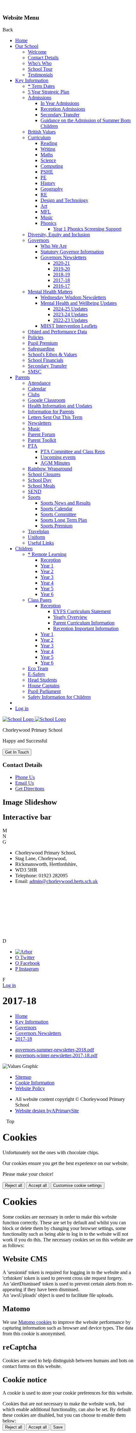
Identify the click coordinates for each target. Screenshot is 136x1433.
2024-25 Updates (70, 308)
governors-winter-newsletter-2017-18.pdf (56, 1055)
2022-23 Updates (70, 320)
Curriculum (39, 137)
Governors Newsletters (63, 257)
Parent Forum (41, 434)
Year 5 (46, 588)
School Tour (40, 69)
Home (21, 40)
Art (43, 206)
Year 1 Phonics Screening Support (87, 229)
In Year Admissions (59, 103)
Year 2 (46, 571)
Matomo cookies (35, 1322)
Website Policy (30, 1088)
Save (58, 1427)
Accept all (37, 1185)
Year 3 (46, 577)
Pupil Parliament (44, 691)
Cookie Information (34, 1082)
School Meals (41, 485)
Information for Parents (51, 411)
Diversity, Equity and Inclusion (59, 234)
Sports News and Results (65, 503)
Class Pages (40, 600)
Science (48, 160)
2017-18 (61, 280)
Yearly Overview (70, 617)
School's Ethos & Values (52, 354)
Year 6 (46, 594)
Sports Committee (58, 514)
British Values (42, 131)
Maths (46, 154)
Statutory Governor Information (72, 251)
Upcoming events (58, 457)
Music (46, 217)
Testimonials (40, 74)
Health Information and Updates (60, 406)
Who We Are (53, 246)
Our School (26, 46)
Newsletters (39, 423)
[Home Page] (34, 719)
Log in (21, 708)
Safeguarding (41, 348)
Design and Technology (64, 200)
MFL (45, 211)
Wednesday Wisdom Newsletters (73, 297)
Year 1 (46, 565)
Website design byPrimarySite (47, 1110)
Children (24, 548)
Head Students (42, 680)
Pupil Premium (43, 343)
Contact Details (43, 57)
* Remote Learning (47, 554)
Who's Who (40, 63)
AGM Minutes (55, 463)
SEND (34, 491)
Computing (51, 166)
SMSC (34, 371)
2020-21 (61, 263)
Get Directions (29, 788)
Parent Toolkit (42, 440)
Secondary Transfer (59, 114)
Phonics (48, 223)
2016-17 (61, 286)
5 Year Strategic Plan (48, 92)
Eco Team (38, 668)
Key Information (31, 80)
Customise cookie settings (77, 1185)
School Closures (44, 474)
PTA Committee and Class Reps (72, 451)
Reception (50, 560)
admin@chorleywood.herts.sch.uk (63, 881)
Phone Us (25, 777)
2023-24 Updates (70, 314)
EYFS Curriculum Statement (82, 611)
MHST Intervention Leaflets (68, 326)
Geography (51, 189)
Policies (35, 337)
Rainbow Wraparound (50, 468)
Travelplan (38, 531)
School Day (40, 480)
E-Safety (36, 674)
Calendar (37, 388)
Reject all (13, 1185)
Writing (47, 149)
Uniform (36, 537)
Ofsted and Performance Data (57, 331)
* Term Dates (41, 86)
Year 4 (46, 583)
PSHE (46, 171)
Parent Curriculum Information (83, 622)
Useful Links (41, 543)
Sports (34, 497)
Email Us (24, 783)
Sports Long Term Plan (63, 520)
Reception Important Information (86, 628)
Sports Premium (56, 525)
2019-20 (61, 269)
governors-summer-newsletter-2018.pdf (54, 1049)
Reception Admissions (62, 109)
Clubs (34, 394)
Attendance (39, 383)
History (47, 183)
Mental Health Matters (50, 291)
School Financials (45, 360)
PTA (32, 445)
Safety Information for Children (59, 697)
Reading (48, 143)
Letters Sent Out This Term (55, 417)
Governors (38, 240)
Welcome (37, 52)
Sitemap (23, 1077)
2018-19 (61, 274)
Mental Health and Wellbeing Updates (78, 303)
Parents (22, 377)
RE (43, 194)
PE (43, 177)
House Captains (43, 685)
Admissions (39, 97)
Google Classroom (46, 400)
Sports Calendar (56, 508)
